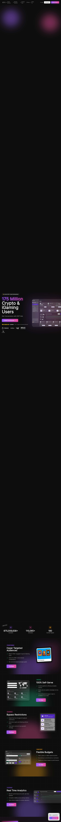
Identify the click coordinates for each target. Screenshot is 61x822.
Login (42, 2)
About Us (33, 2)
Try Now (11, 666)
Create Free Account (9, 320)
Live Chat (55, 818)
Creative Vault (23, 2)
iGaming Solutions (16, 2)
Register (47, 2)
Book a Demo (55, 2)
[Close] (58, 814)
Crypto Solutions (9, 2)
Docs (29, 2)
